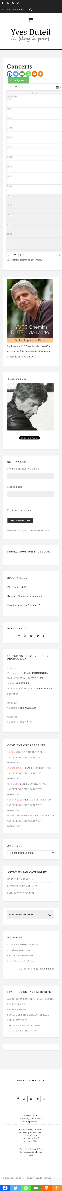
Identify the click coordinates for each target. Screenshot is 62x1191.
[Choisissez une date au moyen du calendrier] (16, 87)
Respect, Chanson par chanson (25, 596)
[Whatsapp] (28, 74)
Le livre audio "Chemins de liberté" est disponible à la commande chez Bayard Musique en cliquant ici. (29, 351)
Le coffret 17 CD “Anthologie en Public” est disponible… (25, 757)
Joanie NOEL (26, 722)
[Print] (34, 74)
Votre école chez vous (21, 1031)
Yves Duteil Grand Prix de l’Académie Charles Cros (31, 1152)
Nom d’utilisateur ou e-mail (23, 468)
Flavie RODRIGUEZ (36, 673)
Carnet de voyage (18, 879)
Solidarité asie (17, 1020)
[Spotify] (14, 3)
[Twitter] (19, 3)
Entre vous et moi (18, 886)
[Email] (22, 74)
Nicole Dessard (17, 816)
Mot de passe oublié (37, 531)
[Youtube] (9, 3)
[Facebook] (4, 3)
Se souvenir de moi (21, 510)
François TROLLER (32, 678)
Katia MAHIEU (27, 707)
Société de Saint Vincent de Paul (28, 1015)
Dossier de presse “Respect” (23, 605)
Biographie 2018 (17, 587)
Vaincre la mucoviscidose (23, 1025)
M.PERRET (23, 683)
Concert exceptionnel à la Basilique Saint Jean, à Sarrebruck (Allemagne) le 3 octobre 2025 (31, 1135)
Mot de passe (14, 486)
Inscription (14, 531)
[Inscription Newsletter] (24, 3)
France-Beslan (16, 1009)
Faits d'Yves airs (17, 893)
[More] (40, 74)
